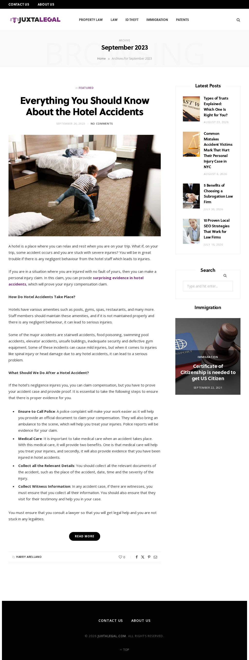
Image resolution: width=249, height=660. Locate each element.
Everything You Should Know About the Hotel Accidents (84, 105)
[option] (207, 356)
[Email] (155, 557)
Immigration (157, 19)
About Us (46, 4)
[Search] (236, 20)
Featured (86, 88)
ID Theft (131, 19)
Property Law (91, 19)
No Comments (102, 123)
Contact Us (19, 4)
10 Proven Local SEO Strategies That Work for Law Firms (217, 228)
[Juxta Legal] (36, 20)
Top (125, 650)
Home (101, 58)
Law (114, 19)
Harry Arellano (29, 557)
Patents (182, 19)
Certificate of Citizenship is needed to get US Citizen (208, 372)
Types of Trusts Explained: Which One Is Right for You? (216, 106)
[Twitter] (142, 557)
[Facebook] (137, 557)
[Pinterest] (149, 557)
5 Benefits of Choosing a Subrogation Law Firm (218, 193)
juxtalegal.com (112, 636)
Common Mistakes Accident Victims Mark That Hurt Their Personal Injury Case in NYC (218, 150)
